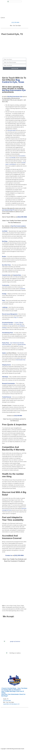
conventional (12, 164)
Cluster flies (19, 324)
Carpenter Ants (6, 275)
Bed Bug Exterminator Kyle (15, 96)
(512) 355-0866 (22, 217)
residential (22, 288)
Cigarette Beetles (21, 344)
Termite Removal (6, 397)
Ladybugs (5, 307)
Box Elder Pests (6, 265)
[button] (14, 28)
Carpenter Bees (17, 275)
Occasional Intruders (7, 322)
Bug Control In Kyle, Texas (13, 81)
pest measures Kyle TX (8, 210)
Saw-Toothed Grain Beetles (17, 342)
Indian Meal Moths (6, 344)
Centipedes (5, 324)
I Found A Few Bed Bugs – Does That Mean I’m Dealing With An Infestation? (14, 689)
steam (7, 164)
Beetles (4, 256)
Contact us (8, 555)
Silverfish (10, 324)
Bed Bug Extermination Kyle (14, 90)
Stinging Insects (6, 364)
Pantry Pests (5, 342)
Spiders (4, 353)
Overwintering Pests (7, 332)
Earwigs (4, 293)
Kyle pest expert (12, 130)
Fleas (3, 300)
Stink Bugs (5, 376)
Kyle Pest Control (16, 226)
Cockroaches (5, 285)
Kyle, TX (16, 317)
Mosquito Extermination (8, 383)
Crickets (16, 322)
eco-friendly (12, 157)
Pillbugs (21, 322)
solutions (23, 226)
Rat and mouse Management (9, 314)
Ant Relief (4, 231)
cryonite (23, 162)
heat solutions (21, 155)
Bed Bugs (4, 241)
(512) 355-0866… (17, 53)
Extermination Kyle (20, 359)
